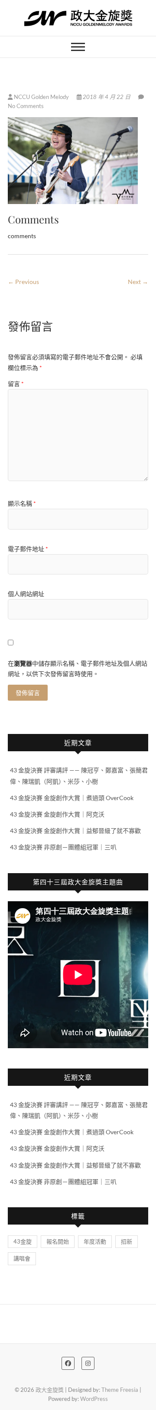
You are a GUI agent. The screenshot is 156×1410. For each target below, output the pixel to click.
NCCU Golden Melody (41, 96)
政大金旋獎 (50, 1389)
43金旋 (22, 1241)
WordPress (94, 1398)
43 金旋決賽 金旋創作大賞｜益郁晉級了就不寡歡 (75, 830)
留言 (16, 383)
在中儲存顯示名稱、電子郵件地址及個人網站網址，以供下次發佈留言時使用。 (77, 668)
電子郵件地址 (28, 548)
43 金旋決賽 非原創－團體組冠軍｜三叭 (63, 847)
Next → (138, 281)
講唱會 (21, 1258)
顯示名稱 (22, 503)
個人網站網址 (26, 593)
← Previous (23, 281)
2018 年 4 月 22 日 (106, 96)
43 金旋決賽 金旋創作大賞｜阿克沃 (57, 814)
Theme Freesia (119, 1389)
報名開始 (57, 1241)
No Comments (26, 105)
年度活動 (95, 1241)
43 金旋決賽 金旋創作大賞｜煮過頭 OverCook (71, 797)
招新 (126, 1241)
